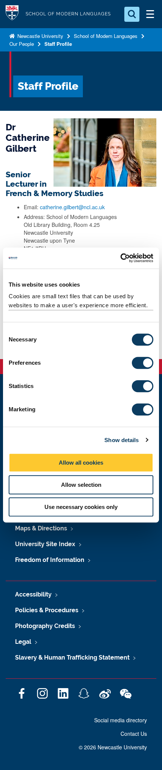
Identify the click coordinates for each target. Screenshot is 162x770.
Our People (21, 43)
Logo (12, 14)
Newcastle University (39, 35)
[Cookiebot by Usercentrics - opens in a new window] (120, 258)
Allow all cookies (81, 462)
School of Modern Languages (106, 35)
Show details (121, 440)
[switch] (142, 363)
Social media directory (120, 720)
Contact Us (134, 733)
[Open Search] (131, 14)
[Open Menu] (149, 14)
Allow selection (81, 485)
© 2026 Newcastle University (113, 747)
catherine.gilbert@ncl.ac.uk (72, 207)
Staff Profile (58, 43)
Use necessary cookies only (81, 507)
